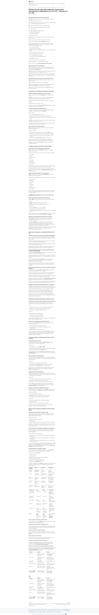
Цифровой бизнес (53, 3)
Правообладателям (31, 610)
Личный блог (33, 7)
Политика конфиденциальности (65, 609)
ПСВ (47, 294)
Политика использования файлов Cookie (54, 609)
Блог (29, 609)
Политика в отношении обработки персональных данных (39, 609)
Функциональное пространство (45, 3)
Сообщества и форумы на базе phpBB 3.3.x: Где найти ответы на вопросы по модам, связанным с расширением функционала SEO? (38, 604)
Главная (30, 7)
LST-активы (38, 3)
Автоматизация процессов (61, 3)
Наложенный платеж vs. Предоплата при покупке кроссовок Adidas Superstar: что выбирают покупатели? (60, 603)
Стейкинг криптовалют (32, 3)
